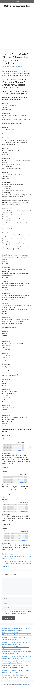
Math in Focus (9, 554)
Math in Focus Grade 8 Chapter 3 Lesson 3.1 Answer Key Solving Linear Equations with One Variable (16, 563)
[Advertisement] (17, 31)
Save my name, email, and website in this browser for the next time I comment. (17, 612)
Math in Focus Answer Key (17, 6)
